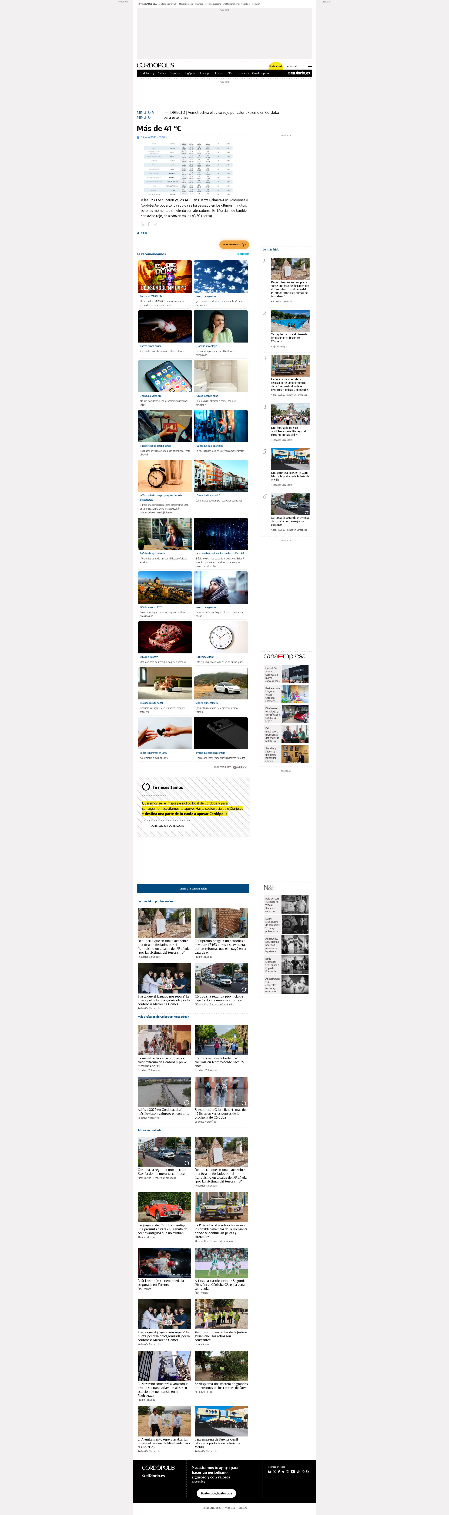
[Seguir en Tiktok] (298, 1471)
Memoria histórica (186, 4)
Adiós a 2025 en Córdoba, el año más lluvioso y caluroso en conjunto (163, 1111)
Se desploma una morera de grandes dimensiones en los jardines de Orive (221, 1386)
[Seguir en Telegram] (283, 1471)
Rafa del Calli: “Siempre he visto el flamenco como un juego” (272, 905)
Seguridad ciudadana (213, 4)
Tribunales (199, 4)
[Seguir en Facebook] (279, 1471)
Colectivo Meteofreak (149, 1070)
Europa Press (202, 1344)
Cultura (162, 73)
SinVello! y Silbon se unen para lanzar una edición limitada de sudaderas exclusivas (271, 755)
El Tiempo (204, 73)
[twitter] (143, 224)
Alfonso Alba (201, 1004)
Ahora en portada (149, 1130)
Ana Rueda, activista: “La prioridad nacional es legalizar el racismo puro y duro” (272, 945)
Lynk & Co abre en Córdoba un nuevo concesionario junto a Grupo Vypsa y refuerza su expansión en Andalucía (272, 675)
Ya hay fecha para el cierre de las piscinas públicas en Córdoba (289, 337)
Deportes (175, 73)
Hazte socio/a (276, 66)
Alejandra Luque (203, 956)
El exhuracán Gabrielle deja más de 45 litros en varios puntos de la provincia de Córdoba (220, 1113)
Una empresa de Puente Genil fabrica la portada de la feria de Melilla (217, 1443)
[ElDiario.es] (298, 73)
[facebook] (149, 224)
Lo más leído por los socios (155, 901)
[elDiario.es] (161, 1475)
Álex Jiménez (144, 1288)
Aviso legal (230, 1508)
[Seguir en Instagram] (287, 1471)
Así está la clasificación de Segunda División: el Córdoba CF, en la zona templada (220, 1285)
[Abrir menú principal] (310, 65)
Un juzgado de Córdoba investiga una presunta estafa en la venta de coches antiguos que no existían (162, 1229)
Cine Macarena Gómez (231, 4)
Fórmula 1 (256, 4)
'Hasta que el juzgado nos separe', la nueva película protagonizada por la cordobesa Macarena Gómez (164, 1000)
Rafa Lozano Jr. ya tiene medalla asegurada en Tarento (161, 1283)
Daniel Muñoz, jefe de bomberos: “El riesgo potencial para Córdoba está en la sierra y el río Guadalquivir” (272, 925)
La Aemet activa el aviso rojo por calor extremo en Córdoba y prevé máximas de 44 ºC (162, 1062)
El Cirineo (219, 73)
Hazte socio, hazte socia (166, 825)
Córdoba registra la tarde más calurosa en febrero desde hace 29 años (219, 1062)
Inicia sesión (292, 66)
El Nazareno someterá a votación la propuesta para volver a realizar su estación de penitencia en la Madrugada (163, 1389)
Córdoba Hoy (146, 73)
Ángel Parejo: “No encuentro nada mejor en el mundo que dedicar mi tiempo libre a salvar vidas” (272, 985)
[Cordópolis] (161, 1467)
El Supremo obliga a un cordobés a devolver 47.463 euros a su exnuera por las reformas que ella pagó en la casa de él (220, 946)
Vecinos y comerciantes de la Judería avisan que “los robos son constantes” (221, 1336)
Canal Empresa (261, 73)
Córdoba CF (246, 4)
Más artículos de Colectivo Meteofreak (163, 1016)
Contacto (243, 1508)
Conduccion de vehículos (168, 4)
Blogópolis (189, 73)
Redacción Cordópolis (149, 956)
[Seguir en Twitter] (274, 1471)
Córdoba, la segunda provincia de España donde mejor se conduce (219, 998)
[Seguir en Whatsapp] (303, 1471)
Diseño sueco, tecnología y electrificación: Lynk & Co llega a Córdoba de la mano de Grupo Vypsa (272, 715)
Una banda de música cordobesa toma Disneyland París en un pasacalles (288, 431)
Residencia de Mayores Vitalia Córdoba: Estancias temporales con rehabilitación (272, 695)
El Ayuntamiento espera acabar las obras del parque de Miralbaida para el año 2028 (164, 1443)
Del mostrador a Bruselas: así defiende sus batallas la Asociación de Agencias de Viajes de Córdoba (272, 735)
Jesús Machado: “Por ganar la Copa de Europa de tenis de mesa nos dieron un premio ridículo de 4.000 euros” (272, 965)
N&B (230, 73)
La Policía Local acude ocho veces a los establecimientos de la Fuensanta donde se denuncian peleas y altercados (221, 1231)
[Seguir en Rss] (307, 1471)
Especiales (243, 73)
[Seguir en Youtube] (293, 1471)
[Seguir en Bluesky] (269, 1471)
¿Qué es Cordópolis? (211, 1508)
